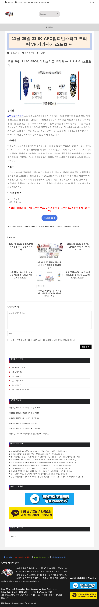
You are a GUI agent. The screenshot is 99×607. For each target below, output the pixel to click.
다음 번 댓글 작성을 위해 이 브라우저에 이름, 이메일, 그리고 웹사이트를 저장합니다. (43, 340)
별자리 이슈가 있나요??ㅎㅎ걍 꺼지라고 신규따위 (28, 451)
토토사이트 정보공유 (18, 389)
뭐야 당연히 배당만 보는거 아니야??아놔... (26, 474)
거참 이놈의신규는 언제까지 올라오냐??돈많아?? (28, 462)
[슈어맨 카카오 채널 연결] (31, 513)
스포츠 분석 (67, 226)
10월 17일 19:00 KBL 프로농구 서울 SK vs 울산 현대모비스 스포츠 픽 (20, 275)
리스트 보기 (49, 218)
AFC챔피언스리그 (15, 116)
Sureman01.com (17, 603)
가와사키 (41, 226)
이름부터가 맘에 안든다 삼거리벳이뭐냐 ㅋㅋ (27, 465)
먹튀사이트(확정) (24, 557)
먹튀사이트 (15, 376)
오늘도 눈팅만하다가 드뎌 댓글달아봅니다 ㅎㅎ (27, 471)
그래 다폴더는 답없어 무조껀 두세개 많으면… (27, 468)
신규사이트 (15, 381)
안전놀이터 (59, 226)
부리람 (47, 226)
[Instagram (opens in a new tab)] (93, 2)
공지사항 (14, 385)
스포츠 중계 (75, 226)
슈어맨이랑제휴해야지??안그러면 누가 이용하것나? (29, 460)
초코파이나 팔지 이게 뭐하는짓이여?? (24, 454)
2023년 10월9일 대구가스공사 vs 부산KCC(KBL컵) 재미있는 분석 (49, 293)
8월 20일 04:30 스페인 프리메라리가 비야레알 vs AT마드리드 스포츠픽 (78, 275)
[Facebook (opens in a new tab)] (90, 2)
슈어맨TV (34, 226)
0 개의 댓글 (30, 53)
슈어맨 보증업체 (42, 557)
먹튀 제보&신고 (60, 557)
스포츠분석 (15, 53)
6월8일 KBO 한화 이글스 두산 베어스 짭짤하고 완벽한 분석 (49, 265)
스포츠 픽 (27, 226)
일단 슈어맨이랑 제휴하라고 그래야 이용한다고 (27, 477)
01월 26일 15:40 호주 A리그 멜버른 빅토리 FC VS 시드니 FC (78, 246)
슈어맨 (43, 53)
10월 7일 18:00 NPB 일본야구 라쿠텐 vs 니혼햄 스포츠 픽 (21, 246)
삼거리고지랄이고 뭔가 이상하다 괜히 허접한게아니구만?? (31, 457)
